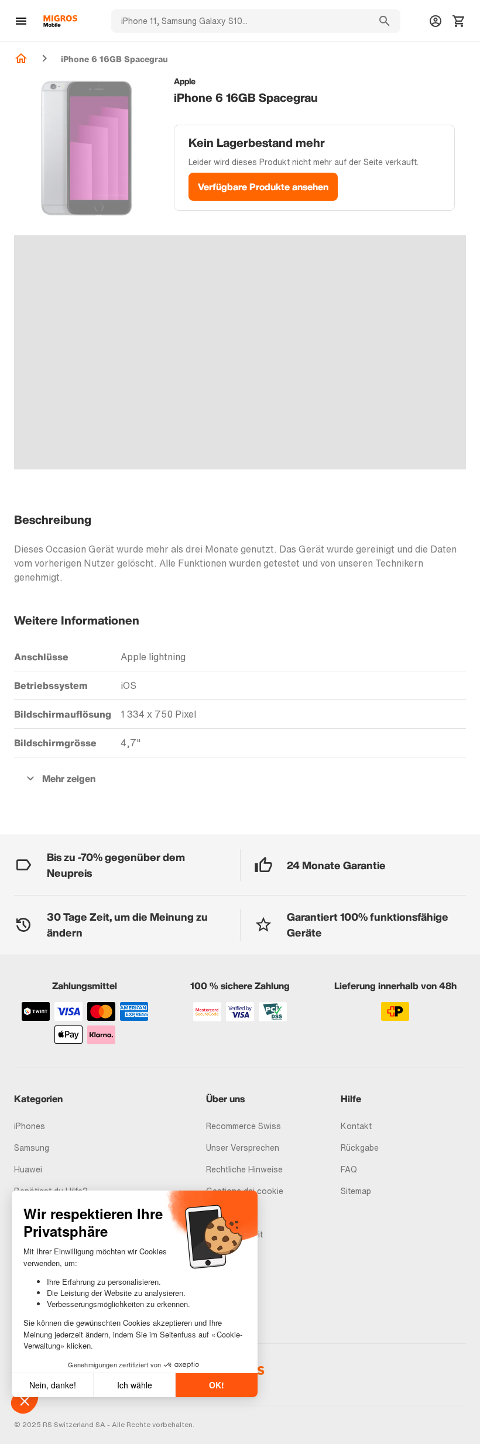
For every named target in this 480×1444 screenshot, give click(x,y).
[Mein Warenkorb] (459, 21)
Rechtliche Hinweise (244, 1169)
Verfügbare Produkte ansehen (263, 187)
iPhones (29, 1126)
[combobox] (240, 21)
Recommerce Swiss (243, 1126)
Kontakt (356, 1126)
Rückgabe (360, 1147)
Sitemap (356, 1191)
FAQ (349, 1169)
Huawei (28, 1169)
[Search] (384, 21)
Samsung (31, 1147)
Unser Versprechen (242, 1147)
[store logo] (60, 21)
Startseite (21, 59)
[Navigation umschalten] (21, 21)
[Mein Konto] (435, 21)
